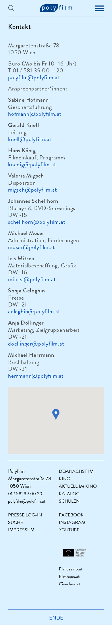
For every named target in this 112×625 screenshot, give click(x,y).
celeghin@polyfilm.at (34, 311)
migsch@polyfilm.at (32, 189)
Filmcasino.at (70, 569)
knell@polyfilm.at (30, 139)
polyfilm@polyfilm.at (34, 77)
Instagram (72, 522)
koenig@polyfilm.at (32, 164)
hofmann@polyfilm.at (34, 113)
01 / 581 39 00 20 (25, 493)
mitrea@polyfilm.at (32, 279)
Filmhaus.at (69, 576)
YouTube (69, 529)
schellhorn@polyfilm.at (36, 221)
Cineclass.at (69, 583)
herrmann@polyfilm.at (36, 375)
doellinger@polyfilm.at (36, 343)
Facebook (71, 515)
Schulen (69, 501)
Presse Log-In (25, 515)
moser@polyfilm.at (31, 247)
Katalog (69, 493)
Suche (15, 522)
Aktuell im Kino (78, 486)
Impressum (21, 529)
